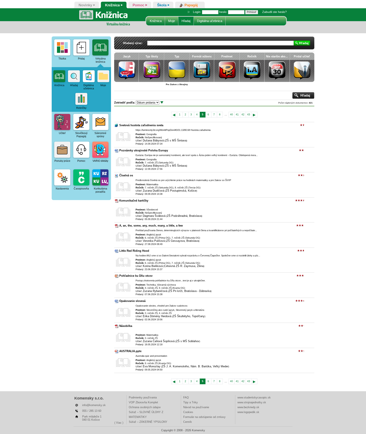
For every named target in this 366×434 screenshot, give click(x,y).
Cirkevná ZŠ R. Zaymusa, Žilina (184, 266)
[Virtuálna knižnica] (100, 47)
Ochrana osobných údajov (145, 407)
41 (237, 114)
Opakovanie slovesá (132, 301)
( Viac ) (118, 422)
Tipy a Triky (190, 402)
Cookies (188, 412)
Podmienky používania (143, 397)
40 (231, 114)
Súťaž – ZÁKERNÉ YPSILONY (148, 421)
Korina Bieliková (153, 266)
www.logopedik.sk (248, 412)
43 (248, 114)
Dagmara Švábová (154, 215)
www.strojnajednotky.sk (251, 402)
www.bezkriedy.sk (248, 407)
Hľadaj (186, 21)
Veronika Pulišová (154, 240)
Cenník (187, 421)
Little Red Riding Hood (134, 250)
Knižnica (156, 21)
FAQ (186, 397)
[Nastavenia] (62, 177)
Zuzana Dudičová (153, 190)
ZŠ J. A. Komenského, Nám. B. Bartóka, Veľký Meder (195, 366)
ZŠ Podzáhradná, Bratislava (184, 215)
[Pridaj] (81, 47)
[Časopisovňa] (81, 177)
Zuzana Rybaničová (155, 291)
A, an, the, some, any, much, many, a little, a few (151, 225)
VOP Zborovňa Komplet (143, 402)
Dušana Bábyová (153, 140)
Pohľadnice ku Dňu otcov (135, 275)
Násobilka (125, 326)
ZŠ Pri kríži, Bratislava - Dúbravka (190, 291)
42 (242, 114)
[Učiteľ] (62, 122)
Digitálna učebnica (209, 21)
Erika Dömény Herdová (157, 316)
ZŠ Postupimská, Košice (181, 190)
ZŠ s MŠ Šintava (175, 140)
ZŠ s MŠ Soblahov (187, 341)
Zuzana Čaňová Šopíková (159, 341)
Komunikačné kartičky (133, 200)
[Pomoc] (81, 150)
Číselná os (126, 175)
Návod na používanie (196, 407)
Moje (171, 21)
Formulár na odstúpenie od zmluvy (204, 417)
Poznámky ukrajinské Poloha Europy (143, 150)
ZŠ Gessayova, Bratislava (182, 240)
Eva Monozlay (151, 366)
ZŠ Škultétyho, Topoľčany (189, 316)
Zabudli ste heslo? (274, 12)
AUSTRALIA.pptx (130, 351)
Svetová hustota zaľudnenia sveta (141, 125)
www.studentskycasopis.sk (254, 397)
